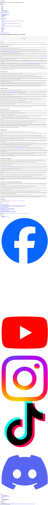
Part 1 (12, 42)
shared (2, 115)
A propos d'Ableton (4, 216)
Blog (2, 13)
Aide (2, 9)
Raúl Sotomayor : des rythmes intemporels (7, 208)
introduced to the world (39, 91)
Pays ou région (1, 503)
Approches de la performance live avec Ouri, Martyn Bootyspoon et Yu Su (12, 205)
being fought (30, 191)
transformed (23, 58)
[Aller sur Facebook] (25, 263)
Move (2, 6)
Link (2, 7)
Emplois (2, 16)
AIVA (6, 98)
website (23, 78)
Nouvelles (3, 28)
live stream (3, 150)
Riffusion (11, 132)
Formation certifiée (3, 15)
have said (13, 92)
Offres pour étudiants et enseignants (5, 495)
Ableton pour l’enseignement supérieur (6, 14)
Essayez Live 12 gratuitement (5, 10)
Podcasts (2, 31)
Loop (2, 30)
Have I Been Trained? (12, 166)
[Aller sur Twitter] (25, 309)
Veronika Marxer (3, 199)
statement (3, 80)
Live (2, 5)
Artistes (2, 27)
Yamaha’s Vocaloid (15, 49)
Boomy (1, 110)
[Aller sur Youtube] (25, 355)
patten (6, 132)
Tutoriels (2, 29)
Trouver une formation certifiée (5, 499)
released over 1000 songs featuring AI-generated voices (14, 52)
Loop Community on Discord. (21, 200)
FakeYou (32, 63)
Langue (1, 502)
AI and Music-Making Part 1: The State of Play (8, 211)
